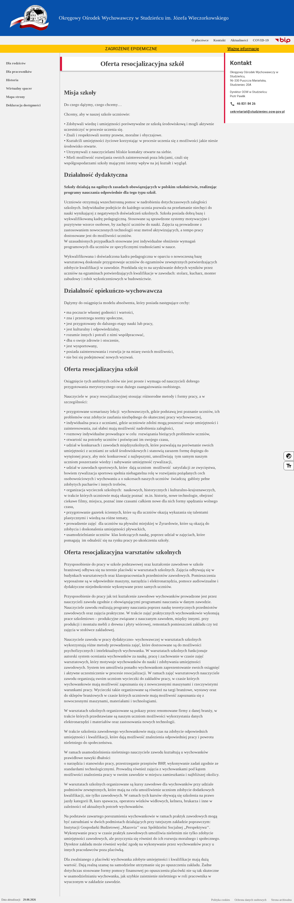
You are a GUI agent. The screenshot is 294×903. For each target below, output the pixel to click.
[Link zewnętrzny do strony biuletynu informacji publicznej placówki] (283, 40)
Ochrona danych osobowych (250, 899)
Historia (12, 80)
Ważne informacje (243, 48)
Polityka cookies (220, 899)
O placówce (200, 40)
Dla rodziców (16, 63)
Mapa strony (15, 97)
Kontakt (219, 40)
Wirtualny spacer (19, 88)
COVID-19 (261, 40)
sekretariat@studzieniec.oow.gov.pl (257, 112)
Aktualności (239, 40)
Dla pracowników (19, 72)
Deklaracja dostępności (23, 105)
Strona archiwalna (281, 899)
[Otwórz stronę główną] (29, 18)
